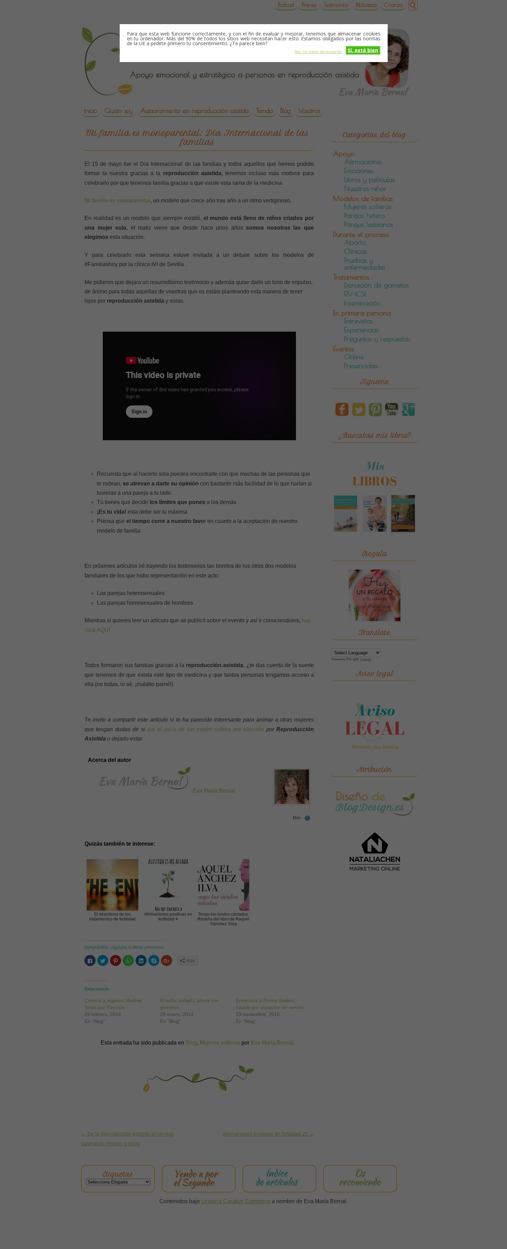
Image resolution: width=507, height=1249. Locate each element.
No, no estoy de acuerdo (318, 51)
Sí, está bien (363, 50)
